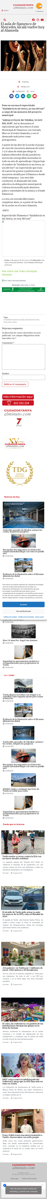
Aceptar (23, 604)
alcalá (22, 320)
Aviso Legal (39, 617)
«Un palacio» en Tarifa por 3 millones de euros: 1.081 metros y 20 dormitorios (22, 969)
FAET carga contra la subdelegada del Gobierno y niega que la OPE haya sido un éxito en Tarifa (22, 1081)
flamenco (32, 320)
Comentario (8, 343)
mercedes (7, 322)
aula (26, 320)
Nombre (5, 373)
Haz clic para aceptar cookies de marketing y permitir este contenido (24, 1190)
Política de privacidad (26, 617)
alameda (15, 320)
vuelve (14, 322)
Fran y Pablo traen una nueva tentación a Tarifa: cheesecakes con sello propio (22, 1136)
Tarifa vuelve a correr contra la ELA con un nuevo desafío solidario (21, 857)
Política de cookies (10, 617)
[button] (5, 20)
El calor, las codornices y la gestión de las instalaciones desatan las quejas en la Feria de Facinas (22, 1025)
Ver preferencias (23, 611)
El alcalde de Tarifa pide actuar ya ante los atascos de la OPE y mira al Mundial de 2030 (22, 914)
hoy (38, 320)
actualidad (7, 320)
